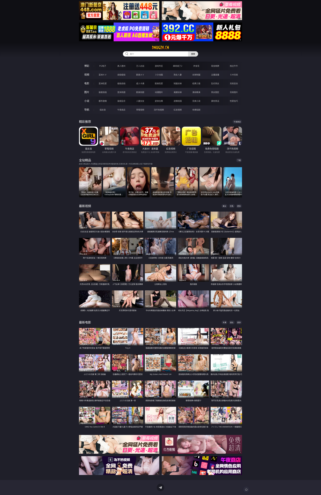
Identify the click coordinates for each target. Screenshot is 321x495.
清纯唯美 (196, 92)
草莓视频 (140, 109)
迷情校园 (178, 101)
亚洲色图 (121, 92)
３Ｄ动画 (159, 74)
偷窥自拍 (103, 92)
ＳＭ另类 (234, 74)
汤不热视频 (159, 109)
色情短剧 (196, 109)
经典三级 (196, 83)
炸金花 (196, 66)
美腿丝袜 (178, 92)
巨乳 (231, 206)
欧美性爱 (159, 83)
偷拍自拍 (121, 83)
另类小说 (196, 101)
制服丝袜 (178, 83)
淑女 (231, 322)
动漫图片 (159, 92)
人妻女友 (140, 101)
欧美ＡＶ (140, 74)
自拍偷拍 (121, 74)
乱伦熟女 (215, 83)
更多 (239, 206)
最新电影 (85, 322)
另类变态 (234, 83)
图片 (86, 92)
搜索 (193, 54)
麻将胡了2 (177, 66)
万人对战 (140, 66)
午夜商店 (121, 109)
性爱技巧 (234, 101)
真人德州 (121, 66)
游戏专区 (159, 66)
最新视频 (85, 206)
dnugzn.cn (160, 47)
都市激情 (103, 101)
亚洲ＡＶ (103, 74)
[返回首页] (246, 489)
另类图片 (234, 92)
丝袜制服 (196, 74)
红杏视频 (178, 109)
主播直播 (215, 74)
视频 (86, 74)
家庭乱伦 (121, 101)
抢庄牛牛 (234, 66)
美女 (224, 206)
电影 (86, 83)
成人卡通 (140, 83)
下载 (239, 160)
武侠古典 (159, 101)
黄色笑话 (215, 101)
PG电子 (102, 66)
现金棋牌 (215, 66)
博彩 (86, 66)
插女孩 (103, 109)
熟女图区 (215, 92)
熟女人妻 (178, 74)
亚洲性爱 (103, 83)
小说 (86, 101)
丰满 (224, 322)
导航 (86, 109)
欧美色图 (140, 92)
